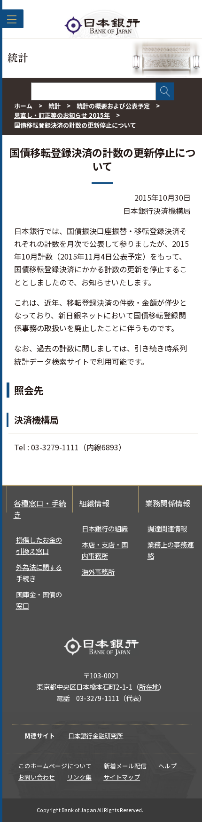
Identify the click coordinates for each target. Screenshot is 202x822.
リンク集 (79, 777)
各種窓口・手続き (40, 508)
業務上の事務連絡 (171, 550)
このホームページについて (55, 765)
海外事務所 (98, 572)
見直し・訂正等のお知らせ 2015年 (62, 115)
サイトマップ (121, 777)
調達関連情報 (167, 528)
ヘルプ (167, 765)
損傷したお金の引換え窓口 (39, 545)
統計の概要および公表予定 (113, 105)
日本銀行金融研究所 (95, 735)
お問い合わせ (36, 777)
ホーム (23, 105)
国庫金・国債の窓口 (39, 599)
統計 (54, 105)
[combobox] (93, 91)
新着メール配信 (125, 765)
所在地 (149, 687)
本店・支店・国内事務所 (105, 550)
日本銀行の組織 (105, 528)
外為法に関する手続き (39, 572)
